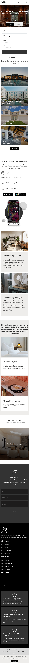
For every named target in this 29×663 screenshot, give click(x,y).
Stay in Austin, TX (5, 560)
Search (14, 52)
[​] (14, 47)
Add (4, 35)
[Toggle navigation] (25, 2)
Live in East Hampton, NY (7, 550)
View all (14, 149)
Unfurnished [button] (6, 37)
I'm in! (14, 512)
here (19, 601)
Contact (12, 651)
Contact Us (4, 579)
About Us (3, 576)
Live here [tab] (10, 24)
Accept (14, 661)
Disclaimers (17, 651)
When (4, 40)
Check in (19, 2)
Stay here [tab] (19, 24)
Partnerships (5, 651)
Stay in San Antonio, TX (6, 569)
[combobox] (10, 32)
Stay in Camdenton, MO (7, 563)
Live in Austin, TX (5, 544)
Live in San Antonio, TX (6, 553)
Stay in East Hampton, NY (7, 566)
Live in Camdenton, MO (6, 547)
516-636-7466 (6, 641)
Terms (2, 582)
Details (4, 45)
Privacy (3, 585)
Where (4, 30)
